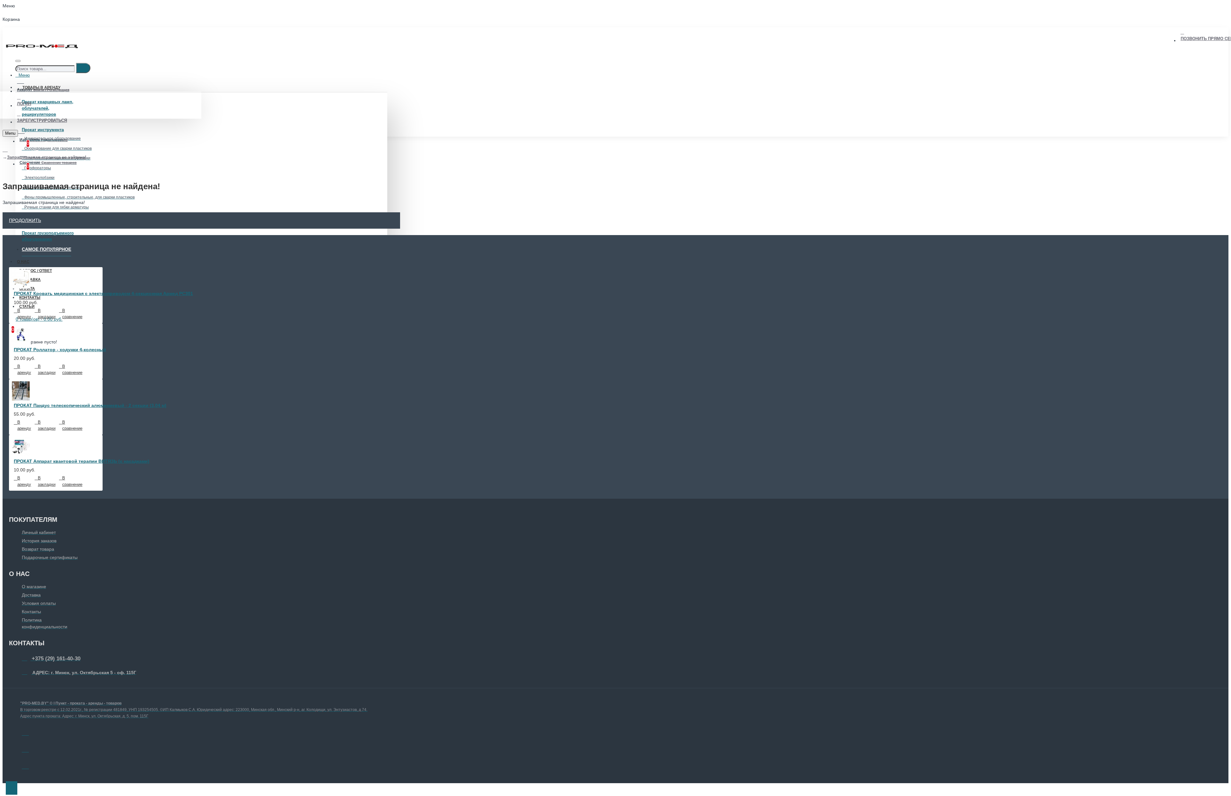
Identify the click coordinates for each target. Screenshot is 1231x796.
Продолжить (25, 220)
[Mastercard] (25, 749)
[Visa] (25, 732)
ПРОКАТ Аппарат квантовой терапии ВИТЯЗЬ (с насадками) (81, 461)
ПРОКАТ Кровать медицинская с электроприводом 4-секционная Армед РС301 (103, 293)
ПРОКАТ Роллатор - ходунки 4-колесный (60, 349)
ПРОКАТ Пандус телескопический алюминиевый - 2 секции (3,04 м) (90, 405)
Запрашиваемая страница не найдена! (46, 157)
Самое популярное (46, 249)
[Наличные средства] (25, 765)
